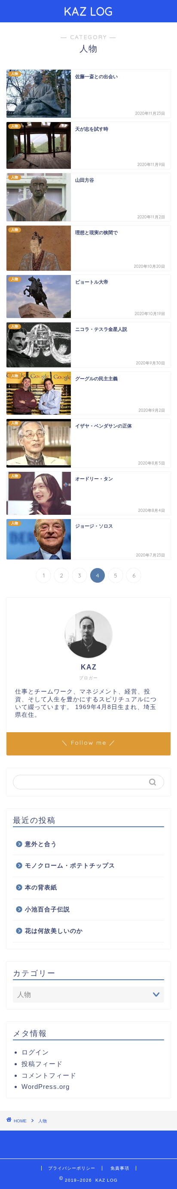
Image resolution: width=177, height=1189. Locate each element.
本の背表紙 (41, 887)
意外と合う (41, 844)
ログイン (35, 1052)
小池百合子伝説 (47, 909)
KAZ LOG (88, 11)
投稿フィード (42, 1063)
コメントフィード (48, 1075)
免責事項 (119, 1168)
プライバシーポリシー (71, 1168)
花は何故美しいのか (54, 931)
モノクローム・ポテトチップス (70, 865)
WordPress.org (45, 1086)
